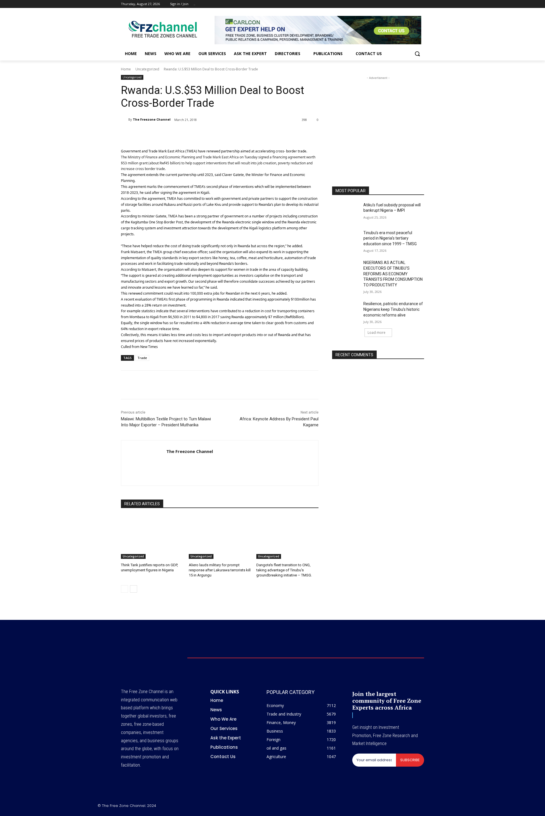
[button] (417, 53)
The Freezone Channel (152, 119)
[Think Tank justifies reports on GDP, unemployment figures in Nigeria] (152, 537)
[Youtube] (421, 4)
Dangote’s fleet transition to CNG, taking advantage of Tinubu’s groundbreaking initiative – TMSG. (284, 570)
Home (126, 69)
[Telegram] (214, 134)
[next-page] (133, 589)
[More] (227, 134)
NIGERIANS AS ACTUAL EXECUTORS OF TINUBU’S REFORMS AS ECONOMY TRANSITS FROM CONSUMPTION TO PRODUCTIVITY (393, 273)
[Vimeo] (413, 4)
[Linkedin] (201, 134)
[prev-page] (124, 589)
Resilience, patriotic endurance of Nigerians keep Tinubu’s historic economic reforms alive (393, 309)
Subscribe (410, 760)
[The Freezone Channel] (124, 119)
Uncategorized (147, 69)
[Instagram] (397, 4)
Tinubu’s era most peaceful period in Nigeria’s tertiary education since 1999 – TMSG (390, 238)
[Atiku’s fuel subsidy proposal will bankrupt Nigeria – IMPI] (346, 212)
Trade (142, 358)
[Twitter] (405, 4)
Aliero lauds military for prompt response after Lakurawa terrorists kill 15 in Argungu (220, 570)
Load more (376, 332)
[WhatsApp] (188, 134)
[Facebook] (389, 4)
